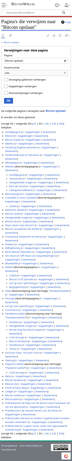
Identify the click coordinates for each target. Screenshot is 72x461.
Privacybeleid (9, 445)
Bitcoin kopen (13, 139)
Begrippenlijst (17, 287)
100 (46, 123)
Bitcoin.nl (10, 384)
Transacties (15, 178)
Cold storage (16, 337)
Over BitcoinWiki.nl (31, 445)
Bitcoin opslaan (11, 42)
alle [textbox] (7, 72)
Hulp (68, 22)
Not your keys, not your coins (22, 352)
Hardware (15, 345)
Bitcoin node (12, 213)
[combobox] (36, 61)
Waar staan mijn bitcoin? (19, 225)
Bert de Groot (17, 186)
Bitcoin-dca (11, 221)
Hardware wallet (15, 313)
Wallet (9, 267)
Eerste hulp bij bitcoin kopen (26, 329)
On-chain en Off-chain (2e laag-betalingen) (30, 255)
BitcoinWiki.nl (23, 4)
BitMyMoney (12, 248)
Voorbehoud (8, 449)
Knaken (9, 244)
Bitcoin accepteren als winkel (22, 228)
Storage (9, 298)
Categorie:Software (20, 190)
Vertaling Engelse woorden (21, 147)
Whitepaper (12, 162)
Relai (8, 376)
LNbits (13, 206)
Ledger (9, 391)
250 (54, 123)
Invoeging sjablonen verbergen (27, 79)
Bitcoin (9, 135)
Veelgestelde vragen (21, 182)
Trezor (13, 348)
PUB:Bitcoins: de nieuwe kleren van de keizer (32, 410)
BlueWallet (11, 263)
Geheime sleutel (15, 209)
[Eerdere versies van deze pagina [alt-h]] (60, 36)
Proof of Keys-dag (15, 387)
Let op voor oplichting (22, 283)
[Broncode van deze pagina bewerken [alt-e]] (54, 36)
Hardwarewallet (59, 290)
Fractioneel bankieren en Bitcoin (24, 236)
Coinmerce (11, 310)
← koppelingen (31, 132)
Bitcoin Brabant (18, 341)
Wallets (9, 166)
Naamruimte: (12, 67)
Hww (8, 290)
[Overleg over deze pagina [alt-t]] (10, 36)
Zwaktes (14, 322)
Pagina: (8, 55)
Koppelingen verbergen (23, 86)
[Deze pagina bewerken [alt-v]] (48, 36)
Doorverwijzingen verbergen (26, 93)
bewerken (49, 132)
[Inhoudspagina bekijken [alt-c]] (3, 36)
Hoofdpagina (13, 132)
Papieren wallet (14, 364)
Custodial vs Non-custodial (21, 197)
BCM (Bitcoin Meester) (18, 251)
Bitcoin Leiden (13, 395)
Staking (9, 360)
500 (61, 123)
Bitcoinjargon (13, 194)
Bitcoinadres (12, 399)
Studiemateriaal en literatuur (22, 155)
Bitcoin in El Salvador (21, 279)
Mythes (9, 143)
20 (34, 123)
